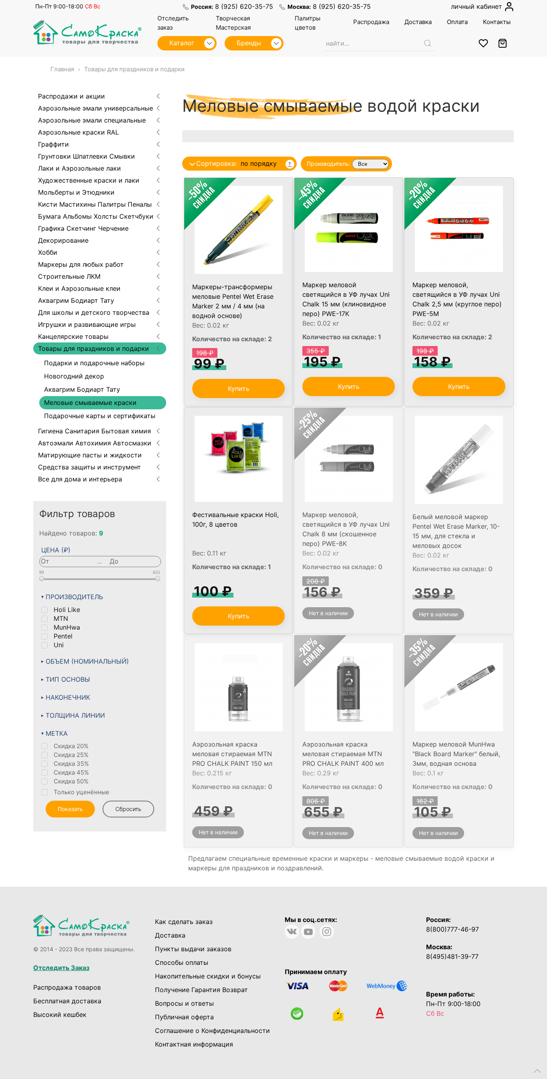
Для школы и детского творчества (93, 312)
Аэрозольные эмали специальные (92, 120)
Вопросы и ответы (184, 1003)
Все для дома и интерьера (80, 479)
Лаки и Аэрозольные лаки (79, 168)
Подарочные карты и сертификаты (99, 416)
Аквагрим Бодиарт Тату (76, 300)
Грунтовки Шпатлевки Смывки (86, 156)
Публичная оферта (184, 1017)
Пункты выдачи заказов (193, 949)
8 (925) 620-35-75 (244, 6)
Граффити (53, 144)
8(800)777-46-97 (452, 929)
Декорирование (63, 240)
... (99, 561)
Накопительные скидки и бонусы (208, 976)
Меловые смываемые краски (90, 403)
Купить (238, 388)
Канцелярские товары (73, 336)
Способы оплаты (181, 962)
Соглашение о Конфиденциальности (212, 1031)
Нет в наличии (328, 613)
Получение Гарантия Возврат (201, 990)
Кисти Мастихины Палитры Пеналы (95, 204)
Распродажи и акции (71, 96)
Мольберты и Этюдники (76, 192)
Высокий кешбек (59, 1015)
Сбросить (128, 808)
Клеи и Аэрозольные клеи (79, 288)
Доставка (170, 935)
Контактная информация (194, 1044)
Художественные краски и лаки (88, 180)
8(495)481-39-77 (452, 956)
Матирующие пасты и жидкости (90, 455)
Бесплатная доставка (67, 1001)
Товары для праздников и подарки (93, 348)
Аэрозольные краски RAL (78, 132)
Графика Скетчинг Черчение (83, 228)
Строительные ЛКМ (69, 276)
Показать (70, 808)
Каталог (182, 43)
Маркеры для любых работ (81, 264)
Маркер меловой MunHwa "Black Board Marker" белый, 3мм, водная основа (456, 753)
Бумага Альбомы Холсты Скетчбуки (95, 216)
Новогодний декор (74, 376)
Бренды (250, 43)
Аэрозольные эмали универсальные (95, 108)
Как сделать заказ (184, 922)
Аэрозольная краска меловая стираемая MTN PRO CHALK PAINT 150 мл (232, 753)
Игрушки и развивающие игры (87, 324)
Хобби (47, 252)
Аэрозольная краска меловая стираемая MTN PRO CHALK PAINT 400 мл (343, 753)
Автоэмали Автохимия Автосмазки (94, 443)
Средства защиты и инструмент (89, 467)
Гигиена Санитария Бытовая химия (94, 431)
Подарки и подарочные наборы (94, 363)
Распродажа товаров (67, 987)
